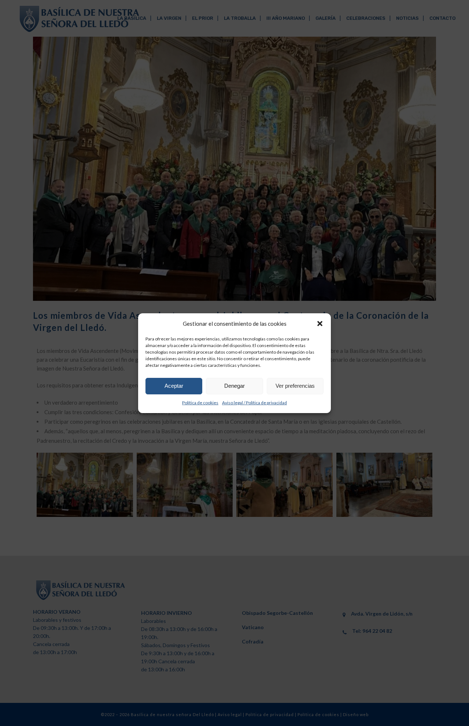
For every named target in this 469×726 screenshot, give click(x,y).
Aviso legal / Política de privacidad (254, 402)
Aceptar (174, 386)
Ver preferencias (295, 386)
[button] (320, 323)
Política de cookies (200, 402)
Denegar (234, 386)
